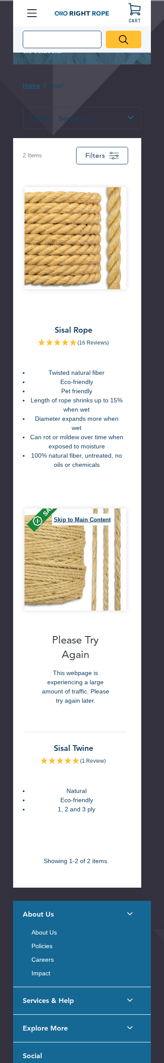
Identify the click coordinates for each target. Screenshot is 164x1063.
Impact (40, 973)
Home (31, 85)
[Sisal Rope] (75, 332)
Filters (95, 155)
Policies (41, 945)
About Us (44, 932)
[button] (82, 914)
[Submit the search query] (123, 39)
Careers (42, 959)
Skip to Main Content (82, 519)
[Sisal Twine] (75, 664)
